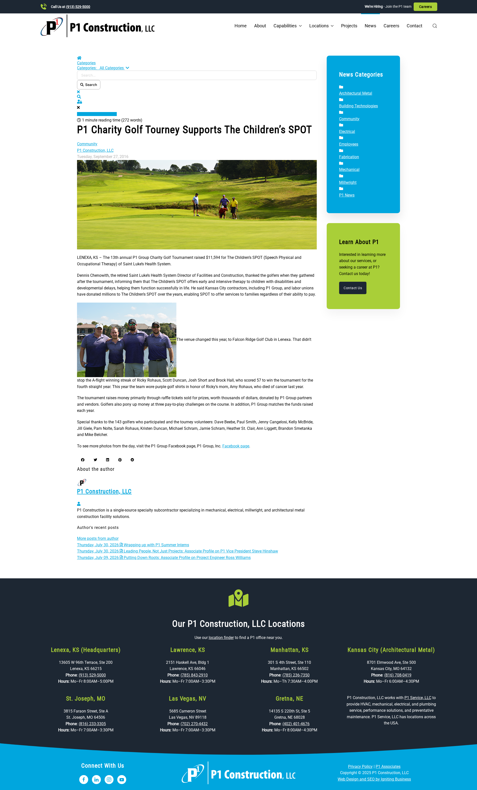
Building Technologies (358, 106)
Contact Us (353, 288)
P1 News (347, 195)
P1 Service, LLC (417, 697)
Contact (414, 25)
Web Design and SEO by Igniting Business (374, 779)
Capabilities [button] (285, 25)
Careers (425, 7)
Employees (348, 144)
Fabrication (349, 157)
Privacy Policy (360, 766)
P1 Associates (388, 766)
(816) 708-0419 (397, 675)
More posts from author (98, 538)
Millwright (348, 182)
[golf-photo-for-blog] (197, 204)
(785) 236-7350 (296, 675)
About (260, 25)
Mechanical (349, 169)
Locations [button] (319, 25)
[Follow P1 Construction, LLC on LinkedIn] (96, 779)
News (370, 25)
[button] (434, 25)
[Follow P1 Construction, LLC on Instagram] (109, 779)
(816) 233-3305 (92, 723)
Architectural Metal (355, 93)
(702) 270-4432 (194, 723)
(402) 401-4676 (296, 723)
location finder (221, 637)
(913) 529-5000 (78, 7)
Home (241, 25)
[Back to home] (97, 25)
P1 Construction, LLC (95, 150)
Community (87, 144)
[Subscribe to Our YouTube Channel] (121, 779)
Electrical (347, 131)
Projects (349, 25)
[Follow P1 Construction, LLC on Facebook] (83, 779)
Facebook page (235, 446)
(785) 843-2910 (194, 675)
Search (90, 84)
